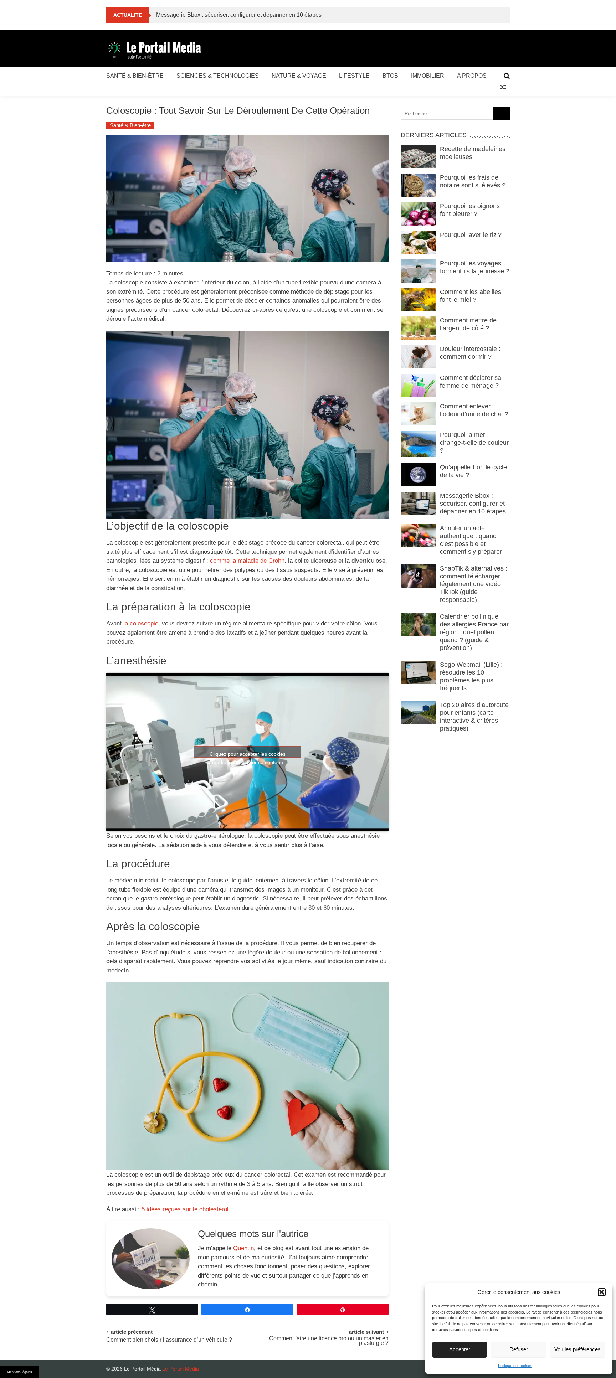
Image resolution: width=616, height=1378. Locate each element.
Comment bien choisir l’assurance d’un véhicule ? (169, 1340)
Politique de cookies (515, 1365)
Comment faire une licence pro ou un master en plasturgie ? (329, 1341)
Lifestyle (354, 76)
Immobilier (427, 76)
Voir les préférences (577, 1349)
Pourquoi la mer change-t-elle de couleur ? (474, 442)
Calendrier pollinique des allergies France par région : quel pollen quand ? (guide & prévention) (474, 632)
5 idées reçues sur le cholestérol (185, 1209)
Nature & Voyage (299, 76)
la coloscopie (140, 623)
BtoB (390, 76)
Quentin (243, 1248)
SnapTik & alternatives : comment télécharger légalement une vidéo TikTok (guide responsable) (473, 584)
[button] (601, 1292)
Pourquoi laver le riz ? (471, 234)
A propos (472, 76)
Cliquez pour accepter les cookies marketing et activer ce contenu (248, 754)
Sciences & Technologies (217, 76)
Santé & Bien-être (135, 76)
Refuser (518, 1349)
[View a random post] (503, 87)
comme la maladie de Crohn (247, 560)
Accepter (459, 1349)
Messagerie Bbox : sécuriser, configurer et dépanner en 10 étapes (473, 503)
